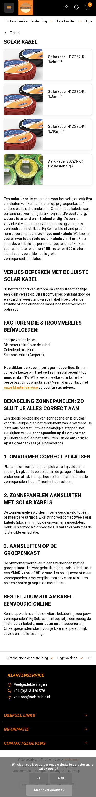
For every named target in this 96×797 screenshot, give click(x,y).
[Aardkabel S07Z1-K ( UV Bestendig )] (23, 169)
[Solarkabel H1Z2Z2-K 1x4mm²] (23, 64)
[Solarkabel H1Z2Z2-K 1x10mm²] (23, 134)
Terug (15, 33)
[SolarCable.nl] (25, 7)
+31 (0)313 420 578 (29, 691)
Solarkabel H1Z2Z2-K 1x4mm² (66, 59)
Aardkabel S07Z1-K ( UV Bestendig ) (65, 164)
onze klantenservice (21, 387)
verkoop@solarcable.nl (32, 697)
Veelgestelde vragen (30, 684)
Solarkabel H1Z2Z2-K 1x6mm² (66, 94)
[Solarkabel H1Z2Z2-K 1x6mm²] (23, 99)
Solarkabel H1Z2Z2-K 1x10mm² (66, 129)
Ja (38, 778)
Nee (61, 778)
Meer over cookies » (49, 790)
